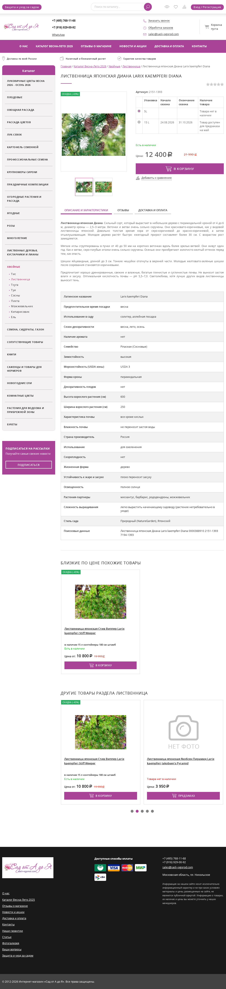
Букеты (12, 424)
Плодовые (14, 97)
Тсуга (15, 285)
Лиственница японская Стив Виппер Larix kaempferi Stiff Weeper (94, 631)
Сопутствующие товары (25, 342)
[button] (132, 811)
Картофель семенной (22, 147)
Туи (13, 290)
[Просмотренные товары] (168, 8)
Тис (13, 274)
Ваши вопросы (11, 949)
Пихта (15, 301)
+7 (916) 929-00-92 (63, 27)
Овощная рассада (20, 109)
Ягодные (13, 213)
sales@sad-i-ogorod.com (163, 34)
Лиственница (20, 279)
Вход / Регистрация (207, 7)
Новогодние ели (19, 383)
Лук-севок (14, 134)
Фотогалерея (10, 943)
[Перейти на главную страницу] (21, 26)
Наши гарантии (12, 931)
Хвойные (13, 266)
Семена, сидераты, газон (25, 329)
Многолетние (17, 238)
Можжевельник (22, 306)
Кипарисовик (20, 312)
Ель (13, 317)
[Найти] (148, 7)
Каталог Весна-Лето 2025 (54, 46)
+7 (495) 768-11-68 (63, 21)
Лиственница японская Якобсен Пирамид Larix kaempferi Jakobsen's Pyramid (180, 761)
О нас (23, 46)
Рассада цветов (19, 122)
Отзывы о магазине (96, 46)
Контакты (199, 46)
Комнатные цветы (20, 395)
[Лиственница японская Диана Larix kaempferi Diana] (93, 134)
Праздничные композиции (27, 184)
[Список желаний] (177, 7)
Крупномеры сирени (22, 172)
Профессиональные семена (27, 159)
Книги (11, 354)
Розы (11, 225)
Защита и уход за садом (22, 7)
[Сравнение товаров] (185, 7)
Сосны (15, 295)
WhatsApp (58, 35)
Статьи (6, 937)
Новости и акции (133, 46)
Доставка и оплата (169, 46)
